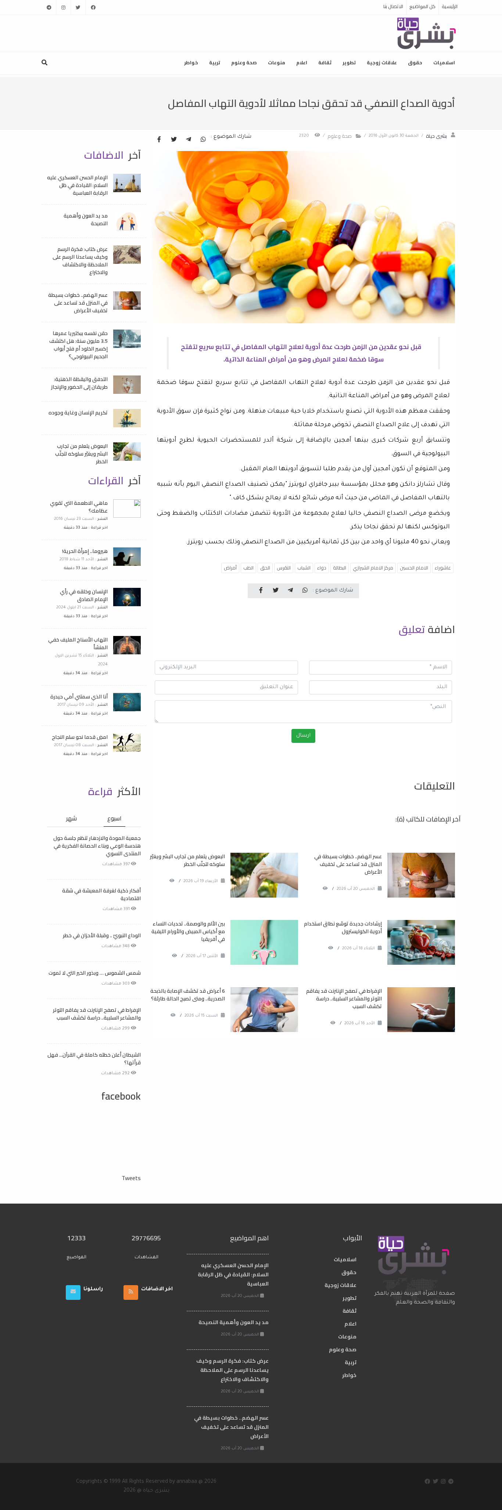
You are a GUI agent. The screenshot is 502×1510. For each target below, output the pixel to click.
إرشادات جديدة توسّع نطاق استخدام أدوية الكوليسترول (343, 927)
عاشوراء (443, 567)
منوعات (276, 62)
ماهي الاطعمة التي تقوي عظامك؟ (79, 506)
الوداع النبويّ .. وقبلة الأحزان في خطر (102, 935)
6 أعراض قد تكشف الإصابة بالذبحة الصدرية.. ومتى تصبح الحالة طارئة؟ (187, 994)
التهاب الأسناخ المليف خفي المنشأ (78, 643)
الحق (265, 567)
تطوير (349, 62)
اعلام (301, 62)
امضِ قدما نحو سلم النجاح (80, 737)
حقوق (415, 62)
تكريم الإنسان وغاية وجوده (78, 412)
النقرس (284, 567)
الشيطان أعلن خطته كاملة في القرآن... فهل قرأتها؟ (94, 1058)
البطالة (339, 567)
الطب (248, 567)
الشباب (304, 567)
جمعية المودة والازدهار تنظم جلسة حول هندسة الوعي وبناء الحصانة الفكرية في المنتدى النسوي (97, 845)
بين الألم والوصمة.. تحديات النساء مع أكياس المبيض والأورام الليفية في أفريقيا (188, 931)
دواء (321, 567)
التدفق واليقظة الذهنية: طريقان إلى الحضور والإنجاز (79, 383)
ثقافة (324, 62)
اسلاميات (444, 62)
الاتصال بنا (393, 6)
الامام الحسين (414, 567)
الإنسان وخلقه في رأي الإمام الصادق (84, 595)
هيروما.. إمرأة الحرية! (85, 551)
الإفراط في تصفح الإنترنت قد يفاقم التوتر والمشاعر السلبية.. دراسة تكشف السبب (344, 998)
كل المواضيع (422, 6)
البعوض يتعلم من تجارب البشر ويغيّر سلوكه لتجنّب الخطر (187, 860)
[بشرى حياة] (426, 32)
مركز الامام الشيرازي (373, 567)
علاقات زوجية (382, 62)
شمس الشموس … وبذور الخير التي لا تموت (95, 973)
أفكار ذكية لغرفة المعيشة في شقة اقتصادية (101, 894)
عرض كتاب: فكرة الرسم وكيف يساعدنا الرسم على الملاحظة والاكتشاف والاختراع (80, 260)
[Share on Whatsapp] (203, 140)
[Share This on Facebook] (159, 140)
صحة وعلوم (244, 62)
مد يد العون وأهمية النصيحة (86, 219)
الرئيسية (450, 6)
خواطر (191, 62)
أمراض (230, 567)
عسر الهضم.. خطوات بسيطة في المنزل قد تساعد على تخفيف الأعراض (348, 864)
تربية (214, 62)
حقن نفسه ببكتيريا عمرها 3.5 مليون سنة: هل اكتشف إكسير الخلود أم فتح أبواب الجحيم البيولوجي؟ (78, 344)
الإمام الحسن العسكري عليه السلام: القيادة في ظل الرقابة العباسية (77, 185)
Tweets (131, 1177)
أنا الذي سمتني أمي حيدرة (79, 696)
